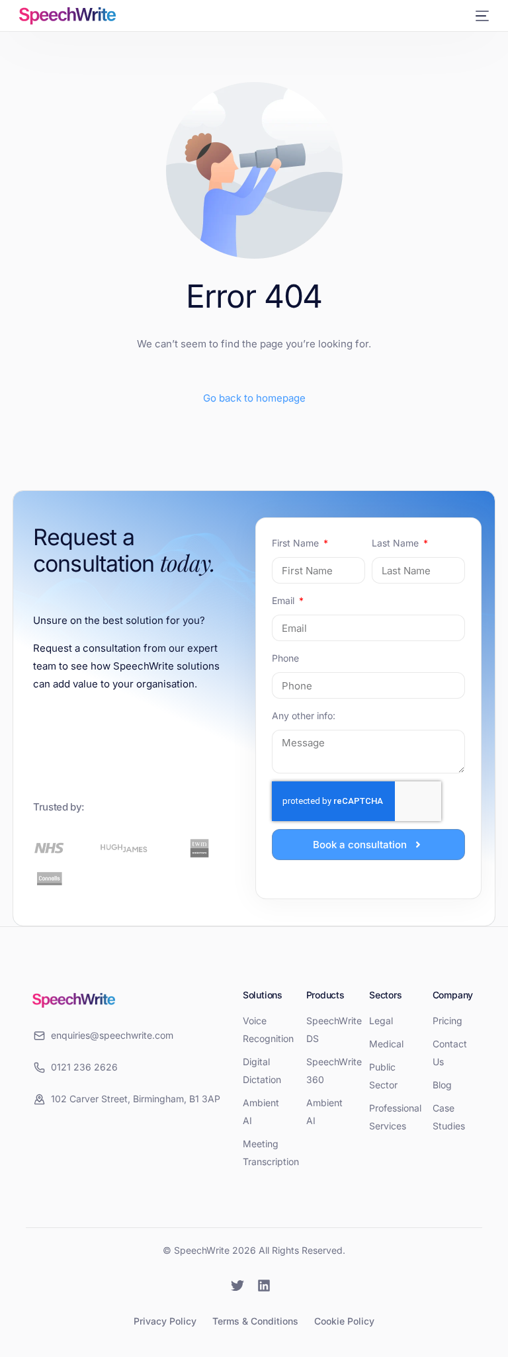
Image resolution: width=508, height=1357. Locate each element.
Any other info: (303, 715)
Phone (285, 658)
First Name (296, 542)
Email (284, 600)
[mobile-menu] (480, 15)
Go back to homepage (254, 398)
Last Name (396, 542)
